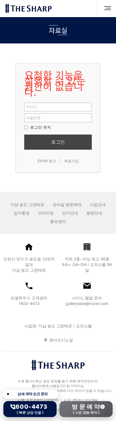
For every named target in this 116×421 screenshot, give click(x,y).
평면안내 (94, 212)
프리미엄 (46, 212)
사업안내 (98, 204)
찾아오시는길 (61, 339)
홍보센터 (58, 221)
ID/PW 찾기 (46, 161)
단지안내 (70, 212)
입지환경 (22, 212)
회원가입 (71, 161)
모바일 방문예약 (67, 204)
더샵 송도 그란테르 (27, 204)
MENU (105, 8)
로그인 (58, 142)
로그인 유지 (40, 127)
